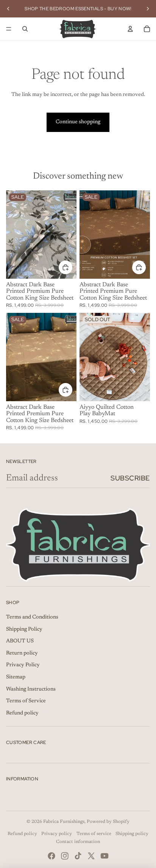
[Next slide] (147, 8)
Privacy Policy (23, 665)
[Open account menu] (130, 28)
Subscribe (130, 478)
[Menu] (8, 29)
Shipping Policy (24, 629)
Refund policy (22, 713)
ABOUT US (20, 641)
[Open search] (25, 28)
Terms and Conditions (32, 617)
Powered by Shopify (108, 821)
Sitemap (15, 677)
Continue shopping (78, 122)
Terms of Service (26, 701)
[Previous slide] (8, 8)
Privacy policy (56, 834)
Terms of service (93, 834)
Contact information (78, 842)
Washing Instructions (31, 689)
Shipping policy (131, 834)
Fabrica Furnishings (63, 821)
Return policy (22, 653)
